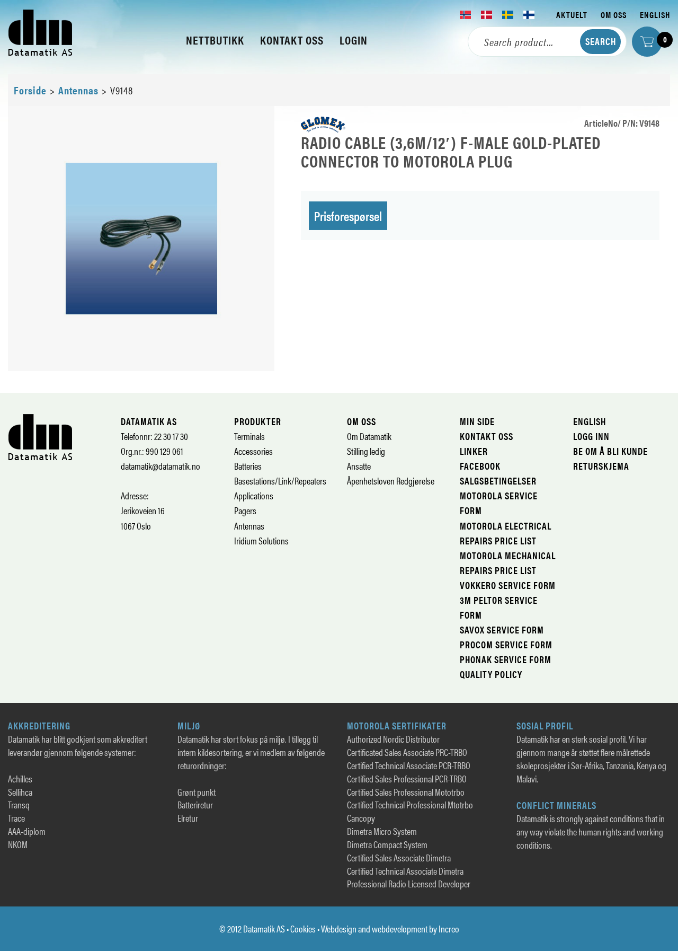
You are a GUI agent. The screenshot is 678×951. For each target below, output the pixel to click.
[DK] (487, 15)
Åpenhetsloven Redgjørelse (390, 480)
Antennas (78, 90)
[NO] (465, 15)
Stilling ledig (366, 450)
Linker (474, 450)
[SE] (508, 15)
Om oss (614, 14)
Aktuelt (571, 14)
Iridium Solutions (261, 540)
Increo (449, 928)
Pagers (245, 510)
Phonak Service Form (505, 659)
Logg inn (591, 436)
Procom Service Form (506, 644)
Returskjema (601, 465)
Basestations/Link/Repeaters (280, 480)
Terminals (249, 436)
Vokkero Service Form (508, 585)
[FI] (529, 15)
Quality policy (491, 674)
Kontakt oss (486, 436)
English (655, 14)
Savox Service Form (502, 629)
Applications (253, 495)
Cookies (303, 928)
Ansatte (359, 465)
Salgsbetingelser (498, 480)
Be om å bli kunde (610, 450)
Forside (30, 90)
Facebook (480, 465)
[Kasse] (647, 42)
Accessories (253, 450)
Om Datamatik (369, 436)
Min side (477, 421)
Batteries (248, 465)
